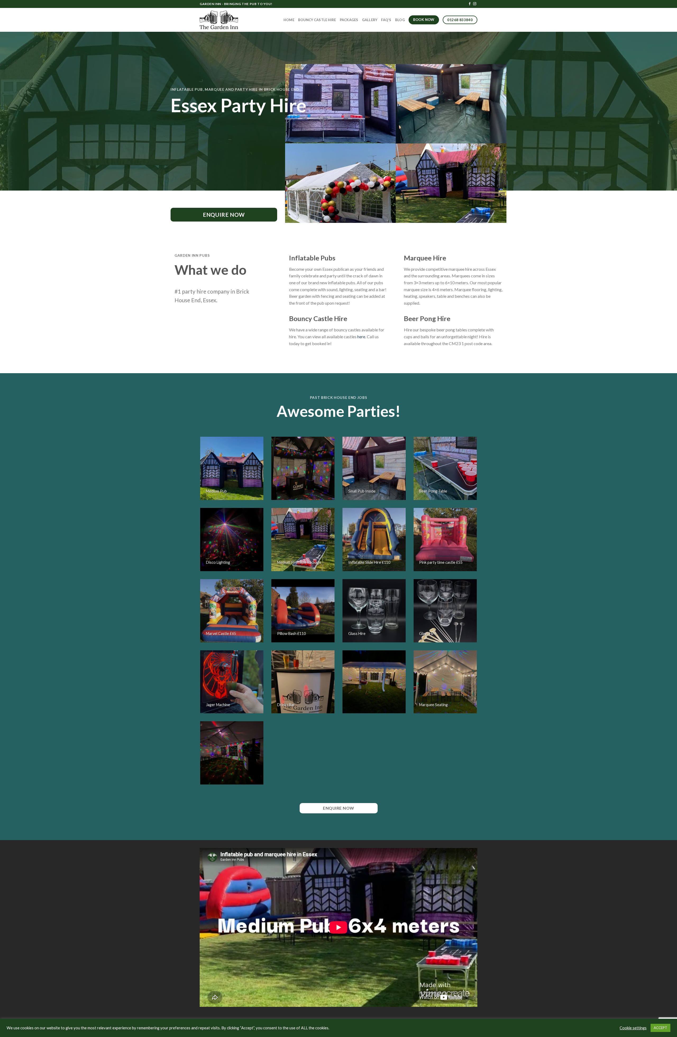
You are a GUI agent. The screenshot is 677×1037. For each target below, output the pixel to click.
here (361, 336)
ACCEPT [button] (660, 1028)
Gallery (370, 20)
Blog (400, 20)
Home (288, 20)
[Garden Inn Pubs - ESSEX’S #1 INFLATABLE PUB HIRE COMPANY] (219, 20)
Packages (349, 20)
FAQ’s (386, 20)
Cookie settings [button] (633, 1028)
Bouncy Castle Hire (317, 20)
